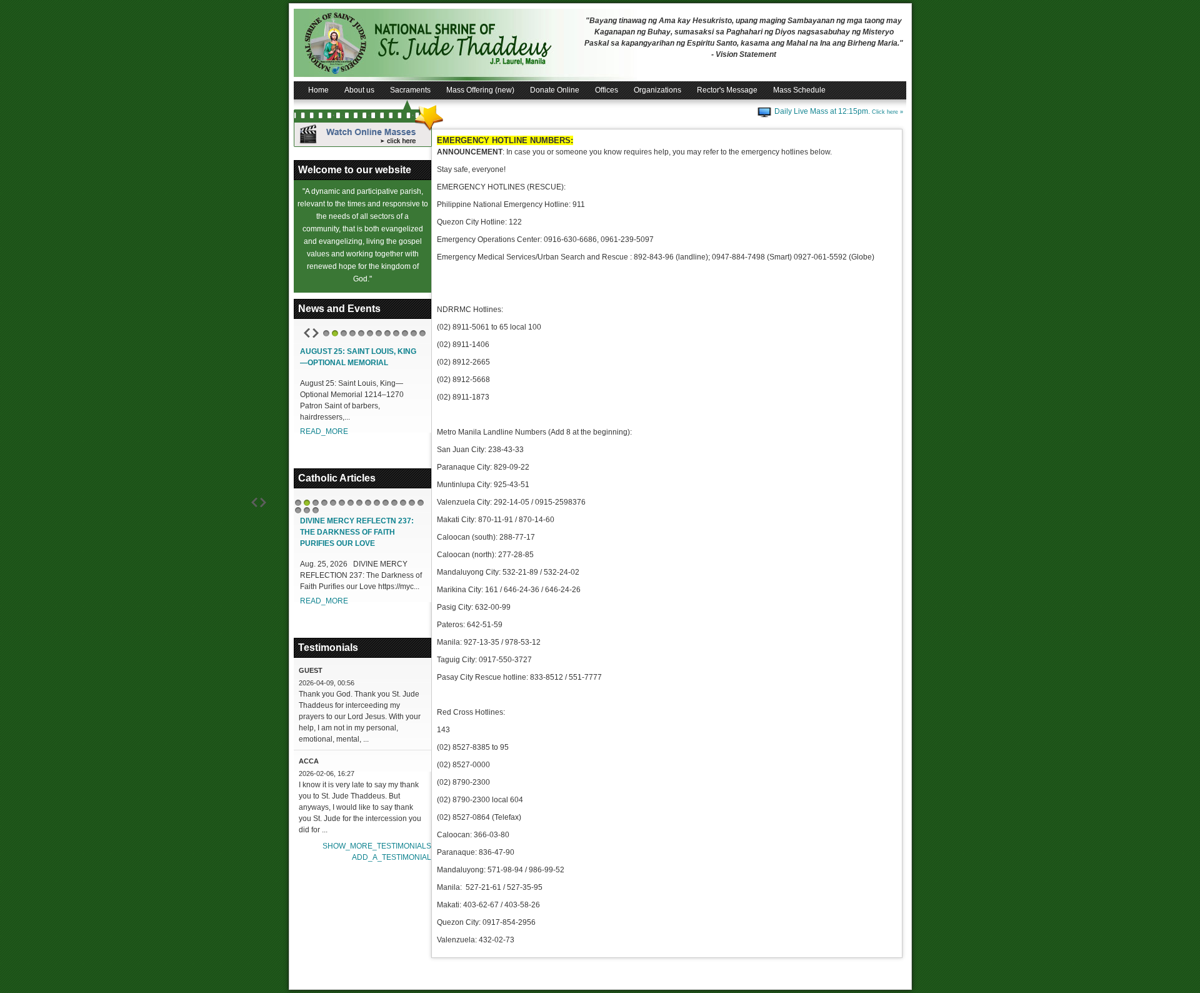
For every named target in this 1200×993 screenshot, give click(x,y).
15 (420, 503)
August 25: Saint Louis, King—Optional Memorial (358, 357)
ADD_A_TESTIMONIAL (391, 857)
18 (315, 510)
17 (307, 510)
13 (403, 503)
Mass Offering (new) (480, 90)
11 (414, 333)
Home (318, 90)
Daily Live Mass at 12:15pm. (838, 111)
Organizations (657, 90)
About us (359, 90)
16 (298, 510)
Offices (606, 90)
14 (412, 503)
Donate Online (554, 90)
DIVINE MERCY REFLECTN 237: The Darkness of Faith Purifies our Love (357, 532)
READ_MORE (324, 431)
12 (422, 333)
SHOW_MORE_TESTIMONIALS (376, 846)
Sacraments (410, 90)
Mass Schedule (799, 90)
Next (315, 333)
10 (405, 333)
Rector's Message (727, 90)
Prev (307, 333)
